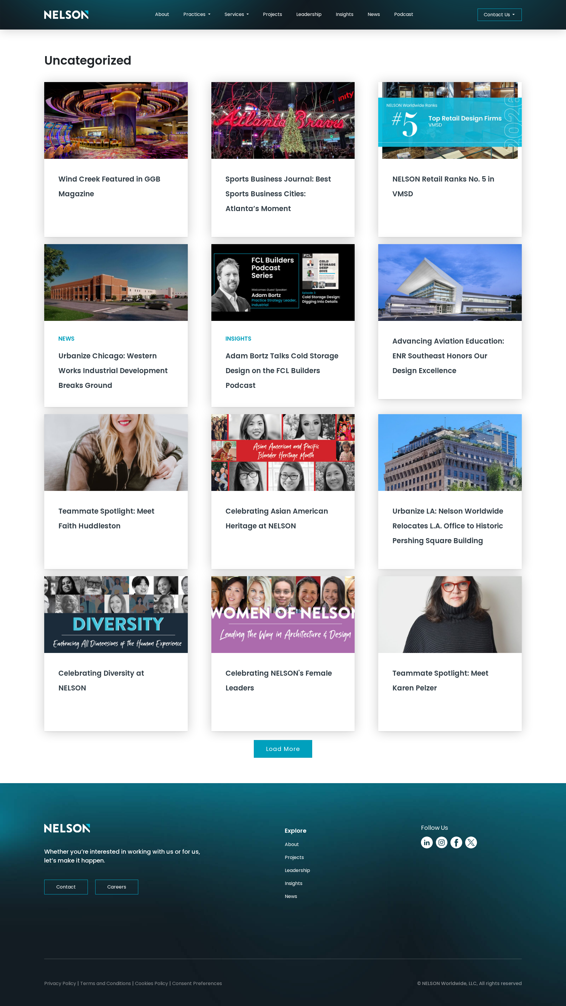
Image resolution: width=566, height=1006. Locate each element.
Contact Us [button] (497, 14)
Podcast (403, 14)
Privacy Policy (60, 983)
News (374, 14)
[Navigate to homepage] (66, 15)
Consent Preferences (197, 983)
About (162, 14)
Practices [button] (195, 14)
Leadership (309, 14)
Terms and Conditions (105, 983)
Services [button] (235, 14)
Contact (66, 886)
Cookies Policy (151, 983)
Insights (344, 14)
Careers (116, 886)
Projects (272, 14)
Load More (283, 749)
